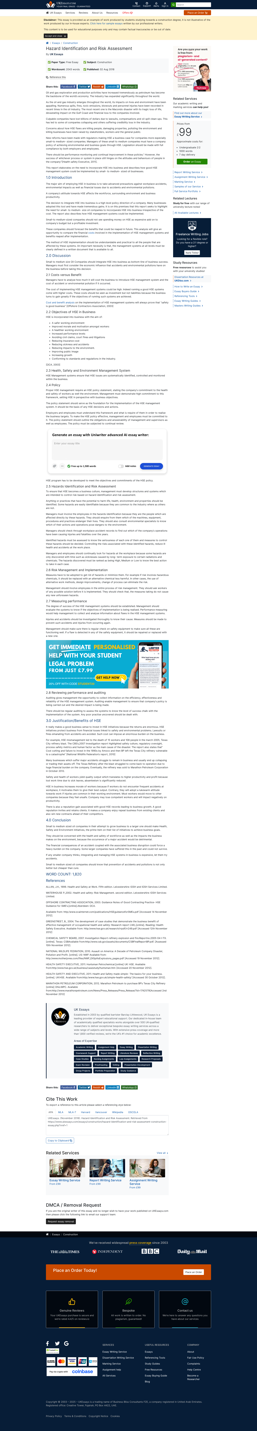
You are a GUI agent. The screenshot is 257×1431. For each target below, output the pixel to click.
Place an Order (196, 12)
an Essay (192, 161)
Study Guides (152, 1363)
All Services (109, 1375)
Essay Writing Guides (186, 300)
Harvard (85, 1112)
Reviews (83, 12)
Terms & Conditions (75, 1416)
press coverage (140, 1243)
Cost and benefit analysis (60, 302)
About (190, 1351)
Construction (70, 42)
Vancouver (101, 1112)
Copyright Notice (98, 1416)
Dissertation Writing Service (118, 1357)
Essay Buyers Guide (185, 291)
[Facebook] (48, 1343)
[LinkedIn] (58, 1343)
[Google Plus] (66, 1343)
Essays (56, 42)
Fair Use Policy (195, 1357)
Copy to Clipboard (59, 1140)
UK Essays (55, 12)
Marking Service (183, 181)
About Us (97, 12)
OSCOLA (133, 1112)
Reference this (58, 77)
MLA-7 (72, 1112)
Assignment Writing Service (190, 176)
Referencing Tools (184, 296)
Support (147, 5)
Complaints (193, 1363)
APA (50, 1112)
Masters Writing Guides (187, 305)
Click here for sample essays (106, 23)
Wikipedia (117, 1112)
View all (161, 1152)
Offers (126, 12)
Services (70, 12)
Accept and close (54, 36)
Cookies (115, 1416)
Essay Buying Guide (156, 1375)
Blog (147, 1381)
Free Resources (153, 1369)
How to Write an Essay (187, 286)
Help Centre (194, 1369)
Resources (112, 12)
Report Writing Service (187, 172)
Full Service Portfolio (186, 191)
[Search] (173, 4)
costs (91, 232)
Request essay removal (61, 1221)
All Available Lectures (186, 212)
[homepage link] (47, 42)
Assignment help (111, 1369)
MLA (60, 1112)
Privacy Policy (54, 1416)
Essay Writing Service (114, 1351)
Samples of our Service (187, 186)
